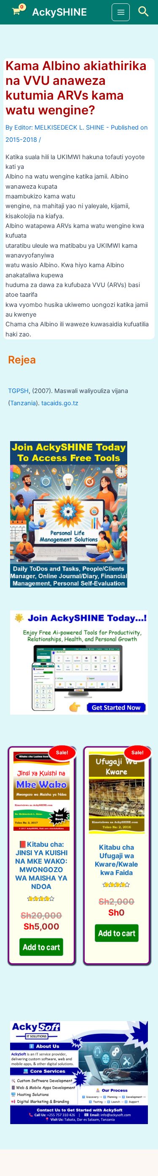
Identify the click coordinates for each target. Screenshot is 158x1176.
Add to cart (41, 950)
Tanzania (23, 403)
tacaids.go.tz (59, 403)
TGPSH (18, 391)
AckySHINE (59, 12)
